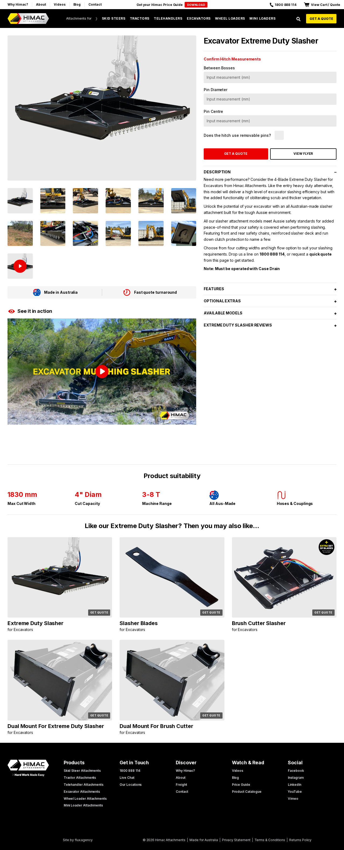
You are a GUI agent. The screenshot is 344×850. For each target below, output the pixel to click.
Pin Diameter (215, 89)
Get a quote (321, 19)
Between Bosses (219, 68)
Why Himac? (18, 4)
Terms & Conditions (270, 840)
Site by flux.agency (78, 840)
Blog (77, 4)
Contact (95, 4)
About (41, 4)
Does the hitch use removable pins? (237, 135)
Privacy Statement (236, 840)
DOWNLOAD (196, 5)
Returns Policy (300, 840)
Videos (60, 4)
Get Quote (99, 612)
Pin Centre (213, 111)
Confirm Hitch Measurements (232, 59)
